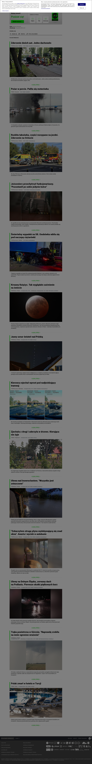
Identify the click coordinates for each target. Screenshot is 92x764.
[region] (46, 6)
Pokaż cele (82, 8)
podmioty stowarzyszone (21, 3)
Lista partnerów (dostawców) (45, 8)
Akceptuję (82, 4)
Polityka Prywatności (5, 10)
